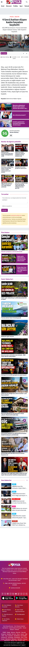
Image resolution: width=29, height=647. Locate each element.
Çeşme (22, 634)
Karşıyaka (10, 637)
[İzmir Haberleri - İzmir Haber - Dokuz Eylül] (13, 2)
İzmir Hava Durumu (19, 606)
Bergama (3, 634)
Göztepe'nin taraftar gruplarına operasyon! (20, 167)
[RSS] (26, 593)
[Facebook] (2, 593)
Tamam (23, 645)
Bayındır (18, 632)
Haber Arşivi (20, 619)
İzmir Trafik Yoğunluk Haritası (19, 610)
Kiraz (22, 637)
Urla (24, 640)
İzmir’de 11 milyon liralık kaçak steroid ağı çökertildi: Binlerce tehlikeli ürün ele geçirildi (21, 186)
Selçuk (12, 640)
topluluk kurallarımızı (16, 215)
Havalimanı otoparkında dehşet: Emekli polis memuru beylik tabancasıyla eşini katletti (7, 169)
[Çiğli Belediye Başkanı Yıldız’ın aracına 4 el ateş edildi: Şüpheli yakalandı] (7, 178)
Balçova (13, 632)
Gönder (4, 210)
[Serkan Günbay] (4, 133)
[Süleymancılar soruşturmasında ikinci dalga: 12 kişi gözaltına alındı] (7, 147)
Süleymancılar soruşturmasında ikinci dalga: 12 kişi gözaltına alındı (7, 154)
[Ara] (26, 2)
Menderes (8, 639)
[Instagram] (10, 593)
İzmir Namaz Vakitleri (6, 610)
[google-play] (21, 598)
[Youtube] (16, 593)
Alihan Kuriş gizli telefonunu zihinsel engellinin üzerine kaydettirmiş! (20, 154)
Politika (15, 6)
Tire (16, 640)
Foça (6, 635)
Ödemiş (25, 639)
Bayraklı (23, 632)
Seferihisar (7, 640)
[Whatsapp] (24, 593)
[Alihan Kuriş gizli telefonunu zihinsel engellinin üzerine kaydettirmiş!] (21, 147)
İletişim (12, 629)
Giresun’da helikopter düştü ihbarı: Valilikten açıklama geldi (19, 487)
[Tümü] (27, 480)
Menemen (14, 639)
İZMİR (4, 632)
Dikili (3, 635)
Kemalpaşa (17, 637)
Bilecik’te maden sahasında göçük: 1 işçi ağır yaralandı (19, 517)
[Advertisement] (14, 543)
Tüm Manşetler (21, 614)
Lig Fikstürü (5, 628)
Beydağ (9, 634)
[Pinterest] (8, 593)
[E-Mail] (11, 135)
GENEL (14, 484)
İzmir (2, 6)
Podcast (17, 629)
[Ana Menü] (1, 2)
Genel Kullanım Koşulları (15, 628)
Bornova (14, 634)
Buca (18, 634)
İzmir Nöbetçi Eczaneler (6, 606)
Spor (21, 6)
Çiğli (26, 634)
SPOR (14, 506)
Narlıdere (20, 639)
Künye (24, 628)
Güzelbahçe (17, 635)
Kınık (25, 637)
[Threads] (21, 593)
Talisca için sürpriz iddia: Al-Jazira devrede (19, 509)
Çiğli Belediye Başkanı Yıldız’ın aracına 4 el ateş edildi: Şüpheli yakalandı (6, 185)
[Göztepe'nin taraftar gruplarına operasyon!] (21, 162)
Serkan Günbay (5, 57)
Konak (3, 639)
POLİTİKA (15, 521)
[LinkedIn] (13, 593)
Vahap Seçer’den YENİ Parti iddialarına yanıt (19, 524)
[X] (5, 593)
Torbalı (20, 640)
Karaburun (4, 637)
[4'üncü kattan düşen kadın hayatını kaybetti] (14, 43)
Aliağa (8, 632)
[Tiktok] (18, 593)
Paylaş (4, 53)
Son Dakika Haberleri (6, 619)
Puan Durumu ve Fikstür (7, 615)
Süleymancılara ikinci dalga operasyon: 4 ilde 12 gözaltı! (19, 495)
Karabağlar (24, 635)
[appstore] (7, 598)
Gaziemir (10, 635)
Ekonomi (9, 6)
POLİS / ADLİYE (14, 16)
